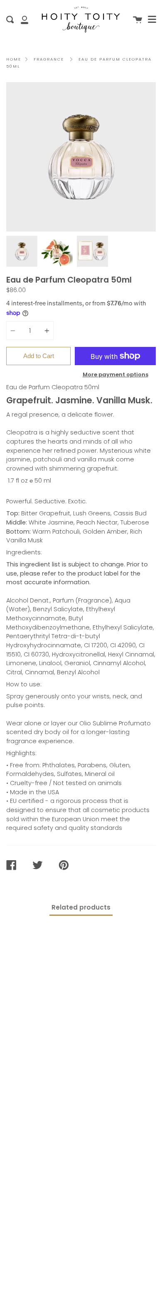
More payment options (115, 374)
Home (13, 59)
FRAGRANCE (49, 59)
